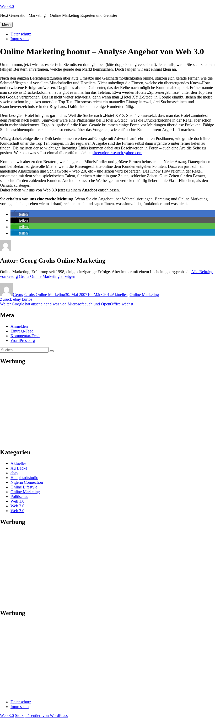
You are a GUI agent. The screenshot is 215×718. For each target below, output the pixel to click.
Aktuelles (119, 294)
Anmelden (19, 326)
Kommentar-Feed (25, 336)
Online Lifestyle (23, 487)
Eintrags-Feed (22, 331)
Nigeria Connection (26, 482)
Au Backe (18, 468)
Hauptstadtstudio (24, 477)
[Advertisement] (107, 407)
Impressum (19, 39)
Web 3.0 (7, 6)
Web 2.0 (17, 506)
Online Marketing (144, 294)
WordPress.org (22, 340)
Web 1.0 (17, 501)
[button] (19, 214)
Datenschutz (20, 34)
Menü (6, 25)
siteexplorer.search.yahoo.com (117, 152)
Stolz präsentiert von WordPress (41, 715)
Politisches (19, 496)
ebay (14, 473)
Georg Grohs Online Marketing (39, 294)
